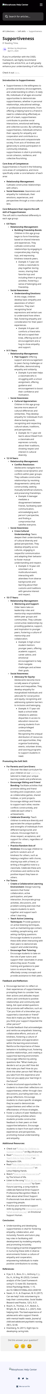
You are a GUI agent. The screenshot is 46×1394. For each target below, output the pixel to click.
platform (35, 772)
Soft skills (22, 31)
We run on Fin (24, 1386)
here (17, 72)
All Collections (9, 31)
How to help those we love (26, 1174)
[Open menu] (41, 4)
